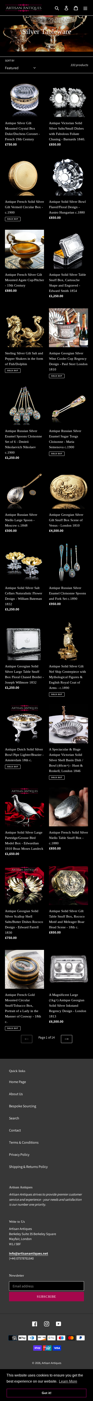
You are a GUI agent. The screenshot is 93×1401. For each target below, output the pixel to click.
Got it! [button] (46, 1393)
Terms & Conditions (24, 1142)
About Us (16, 1094)
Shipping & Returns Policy (28, 1166)
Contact (15, 1130)
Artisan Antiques (51, 1363)
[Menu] (85, 8)
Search (14, 1118)
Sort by (9, 60)
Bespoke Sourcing (22, 1106)
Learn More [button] (68, 1381)
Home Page (17, 1081)
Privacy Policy (19, 1154)
